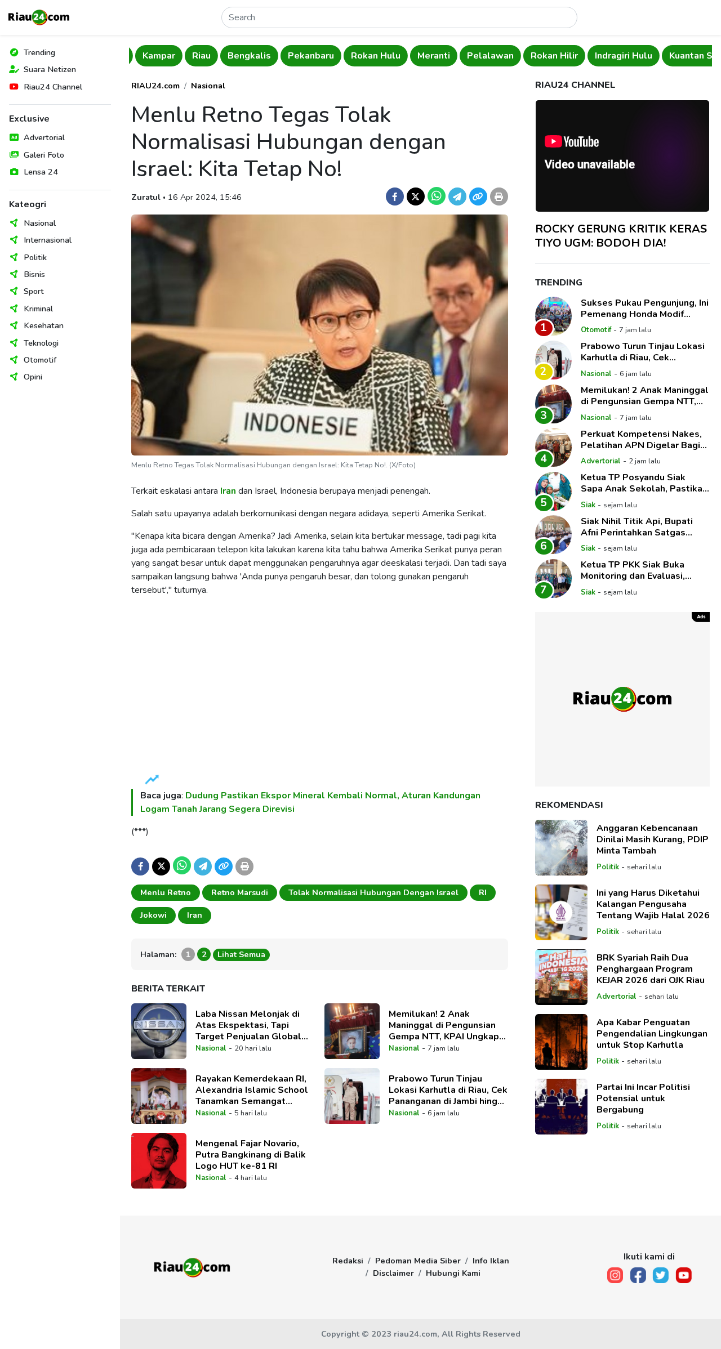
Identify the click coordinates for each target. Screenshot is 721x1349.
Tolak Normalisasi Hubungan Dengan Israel (373, 892)
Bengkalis (243, 56)
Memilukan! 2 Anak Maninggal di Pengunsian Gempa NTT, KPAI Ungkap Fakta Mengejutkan (444, 1025)
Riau (195, 56)
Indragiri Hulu (617, 56)
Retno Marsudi (239, 892)
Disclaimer (393, 1273)
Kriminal (38, 308)
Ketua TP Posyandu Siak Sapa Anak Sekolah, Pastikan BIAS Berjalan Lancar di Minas (644, 483)
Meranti (427, 56)
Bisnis (34, 274)
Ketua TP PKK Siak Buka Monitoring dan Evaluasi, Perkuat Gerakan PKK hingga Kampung (642, 570)
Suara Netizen (50, 69)
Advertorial (44, 137)
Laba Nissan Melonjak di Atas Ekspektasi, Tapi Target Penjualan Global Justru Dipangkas (248, 1025)
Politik (35, 257)
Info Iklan (491, 1260)
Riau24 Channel (53, 86)
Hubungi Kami (453, 1273)
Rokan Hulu (369, 56)
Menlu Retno (165, 892)
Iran (228, 491)
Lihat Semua (241, 954)
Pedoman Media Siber (418, 1260)
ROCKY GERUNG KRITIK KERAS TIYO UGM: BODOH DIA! (621, 235)
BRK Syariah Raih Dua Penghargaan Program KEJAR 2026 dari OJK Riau (651, 969)
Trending (39, 52)
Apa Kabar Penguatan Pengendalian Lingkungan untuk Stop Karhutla (652, 1034)
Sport (34, 291)
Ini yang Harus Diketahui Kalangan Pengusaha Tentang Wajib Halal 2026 (653, 904)
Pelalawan (484, 56)
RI (483, 892)
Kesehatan (44, 325)
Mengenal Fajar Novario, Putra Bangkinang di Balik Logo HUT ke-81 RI (250, 1155)
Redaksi (347, 1260)
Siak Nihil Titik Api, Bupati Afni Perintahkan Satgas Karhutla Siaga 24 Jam (637, 526)
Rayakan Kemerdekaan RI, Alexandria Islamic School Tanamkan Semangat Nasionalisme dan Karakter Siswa (253, 1090)
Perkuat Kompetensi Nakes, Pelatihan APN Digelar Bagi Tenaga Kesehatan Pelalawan (641, 439)
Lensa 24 (41, 171)
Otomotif (40, 359)
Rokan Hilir (548, 56)
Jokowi (153, 915)
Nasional (40, 223)
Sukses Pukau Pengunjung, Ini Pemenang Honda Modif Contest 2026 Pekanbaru (645, 308)
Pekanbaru (305, 56)
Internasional (48, 239)
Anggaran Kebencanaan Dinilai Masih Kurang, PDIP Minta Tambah (653, 839)
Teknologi (41, 343)
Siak (588, 505)
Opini (33, 376)
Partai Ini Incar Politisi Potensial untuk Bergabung (643, 1098)
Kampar (152, 56)
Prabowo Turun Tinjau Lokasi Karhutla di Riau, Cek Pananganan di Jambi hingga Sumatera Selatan (448, 1090)
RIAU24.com (155, 85)
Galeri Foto (44, 154)
